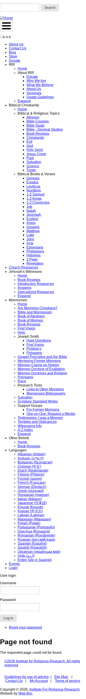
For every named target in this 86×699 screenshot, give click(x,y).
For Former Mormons (42, 409)
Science (32, 166)
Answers (24, 288)
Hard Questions (38, 340)
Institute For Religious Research (54, 689)
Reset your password (25, 627)
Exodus (32, 182)
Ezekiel (32, 219)
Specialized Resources (36, 292)
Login (13, 568)
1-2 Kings (33, 198)
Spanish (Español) (32, 543)
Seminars (33, 93)
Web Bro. (25, 693)
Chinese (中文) (29, 466)
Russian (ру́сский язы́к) (36, 539)
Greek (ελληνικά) (31, 491)
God (29, 146)
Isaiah (31, 211)
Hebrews (33, 255)
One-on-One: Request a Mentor (50, 414)
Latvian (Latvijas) (31, 515)
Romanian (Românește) (36, 535)
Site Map (61, 677)
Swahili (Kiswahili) (32, 547)
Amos (31, 223)
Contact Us (17, 48)
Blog (12, 52)
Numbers (33, 190)
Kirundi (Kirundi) (30, 507)
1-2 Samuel (35, 194)
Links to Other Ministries (45, 389)
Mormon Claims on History (38, 365)
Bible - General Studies (44, 129)
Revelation (34, 263)
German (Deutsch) (32, 487)
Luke (30, 235)
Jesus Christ (36, 154)
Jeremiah (33, 215)
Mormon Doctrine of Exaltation (41, 369)
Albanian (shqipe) (31, 454)
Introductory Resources (36, 284)
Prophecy (33, 348)
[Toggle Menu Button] (6, 25)
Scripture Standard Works (38, 401)
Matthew (33, 231)
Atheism (32, 117)
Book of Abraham (31, 316)
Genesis (32, 178)
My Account (39, 681)
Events (14, 564)
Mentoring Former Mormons (39, 361)
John (30, 239)
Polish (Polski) (29, 523)
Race (22, 381)
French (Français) (31, 482)
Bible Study (35, 125)
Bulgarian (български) (35, 462)
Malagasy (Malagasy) (34, 519)
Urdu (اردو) (26, 556)
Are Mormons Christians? (37, 308)
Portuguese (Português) (36, 527)
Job (29, 207)
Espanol (24, 101)
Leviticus (33, 186)
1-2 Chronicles (37, 202)
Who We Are (36, 81)
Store (13, 56)
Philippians (35, 251)
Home (22, 68)
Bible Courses (37, 121)
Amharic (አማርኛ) (31, 458)
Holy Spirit (34, 150)
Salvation (33, 162)
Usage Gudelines (40, 97)
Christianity (35, 137)
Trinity (31, 170)
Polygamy (34, 353)
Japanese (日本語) (32, 503)
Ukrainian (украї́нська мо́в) (39, 552)
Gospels (32, 227)
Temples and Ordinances (37, 422)
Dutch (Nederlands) (33, 470)
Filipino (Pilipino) (31, 474)
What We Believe (40, 85)
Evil (29, 141)
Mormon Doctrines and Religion (42, 373)
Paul (30, 158)
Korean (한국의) (30, 511)
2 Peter (32, 259)
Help (21, 332)
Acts (29, 243)
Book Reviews (37, 134)
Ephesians (34, 247)
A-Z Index (25, 430)
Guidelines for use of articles (26, 677)
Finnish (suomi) (30, 478)
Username (8, 583)
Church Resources (23, 267)
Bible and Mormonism (35, 312)
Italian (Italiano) (30, 499)
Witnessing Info (30, 426)
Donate (14, 60)
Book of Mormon (30, 320)
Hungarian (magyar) (33, 495)
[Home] (6, 18)
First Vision (26, 328)
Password (8, 600)
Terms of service (67, 681)
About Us (16, 44)
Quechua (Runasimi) (34, 531)
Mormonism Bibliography (45, 393)
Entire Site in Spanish (35, 560)
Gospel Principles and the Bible (42, 357)
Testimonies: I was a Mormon (40, 418)
